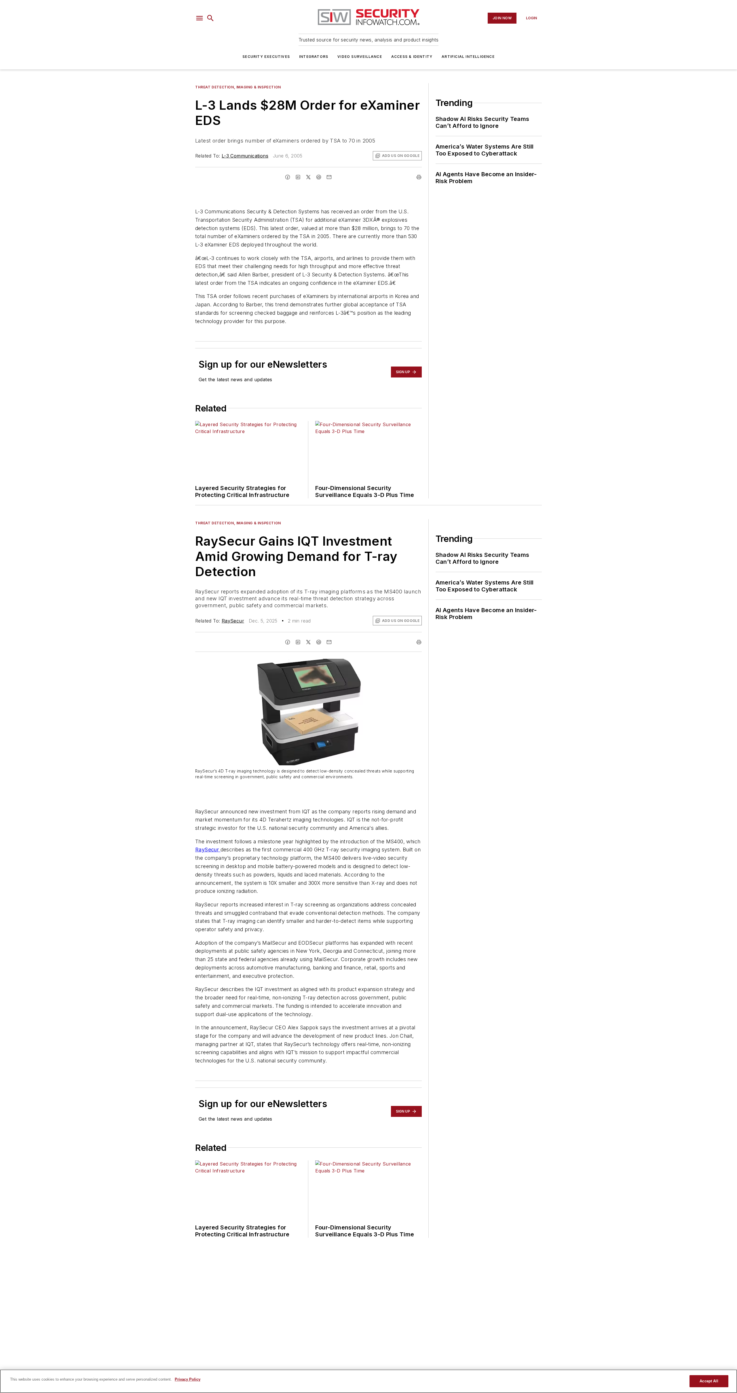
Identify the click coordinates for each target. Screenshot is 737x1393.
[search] (210, 18)
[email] (329, 177)
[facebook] (287, 177)
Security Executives (266, 56)
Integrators (313, 56)
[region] (368, 1381)
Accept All (709, 1381)
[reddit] (319, 177)
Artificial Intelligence (468, 56)
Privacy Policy (187, 1379)
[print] (419, 177)
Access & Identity (411, 56)
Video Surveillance (359, 56)
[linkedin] (298, 177)
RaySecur (233, 621)
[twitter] (308, 177)
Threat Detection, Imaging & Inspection (238, 87)
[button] (199, 18)
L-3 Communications (245, 156)
